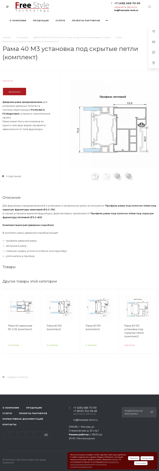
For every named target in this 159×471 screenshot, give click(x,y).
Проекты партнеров (33, 413)
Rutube (46, 434)
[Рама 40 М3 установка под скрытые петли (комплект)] (113, 123)
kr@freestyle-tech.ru (126, 10)
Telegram (14, 434)
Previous (85, 176)
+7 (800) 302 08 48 (85, 411)
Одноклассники (30, 434)
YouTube (22, 434)
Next (140, 176)
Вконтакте (6, 434)
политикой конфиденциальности (88, 465)
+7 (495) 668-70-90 (127, 3)
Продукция (34, 407)
